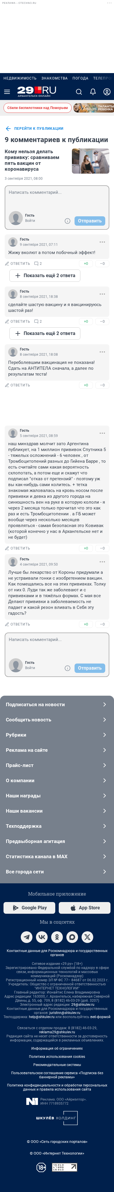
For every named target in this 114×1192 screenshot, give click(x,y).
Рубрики (16, 735)
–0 (102, 263)
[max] (72, 937)
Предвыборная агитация (35, 841)
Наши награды (23, 796)
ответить (20, 264)
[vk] (42, 937)
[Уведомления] (93, 92)
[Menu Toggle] (7, 92)
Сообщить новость (28, 720)
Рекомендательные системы (57, 1065)
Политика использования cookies (57, 1057)
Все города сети (25, 872)
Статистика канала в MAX (37, 856)
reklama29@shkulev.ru (57, 1032)
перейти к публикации (38, 129)
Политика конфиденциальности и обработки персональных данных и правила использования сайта (57, 1087)
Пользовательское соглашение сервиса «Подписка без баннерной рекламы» (57, 1075)
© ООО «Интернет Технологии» (57, 1153)
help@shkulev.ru (42, 1017)
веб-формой (100, 1017)
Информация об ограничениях (57, 1048)
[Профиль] (107, 92)
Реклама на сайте (27, 750)
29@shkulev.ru (82, 1005)
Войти (30, 221)
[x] (87, 937)
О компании (20, 780)
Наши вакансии (24, 811)
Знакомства (55, 78)
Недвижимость (20, 78)
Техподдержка (24, 826)
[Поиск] (79, 92)
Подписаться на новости (35, 704)
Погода (80, 78)
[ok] (57, 937)
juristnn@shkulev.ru (64, 1013)
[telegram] (26, 937)
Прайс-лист (20, 765)
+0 (86, 263)
